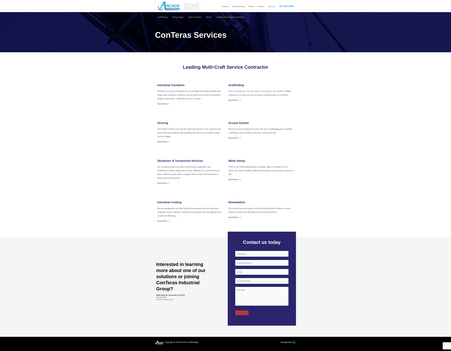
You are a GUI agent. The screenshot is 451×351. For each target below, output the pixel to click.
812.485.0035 (161, 297)
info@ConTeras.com (164, 299)
